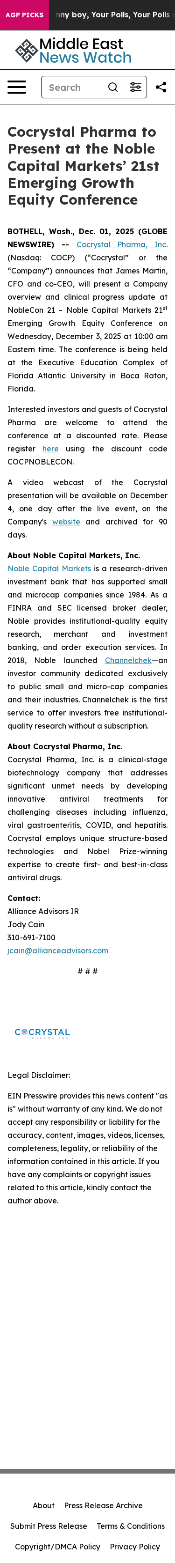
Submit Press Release (48, 1526)
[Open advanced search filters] (135, 87)
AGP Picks (24, 15)
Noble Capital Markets (49, 568)
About (44, 1505)
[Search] (113, 87)
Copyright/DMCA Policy (57, 1546)
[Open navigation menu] (16, 87)
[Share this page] (161, 87)
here (50, 448)
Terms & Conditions (131, 1526)
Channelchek (128, 660)
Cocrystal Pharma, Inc (122, 244)
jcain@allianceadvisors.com (57, 950)
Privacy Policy (135, 1546)
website (66, 521)
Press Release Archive (103, 1505)
